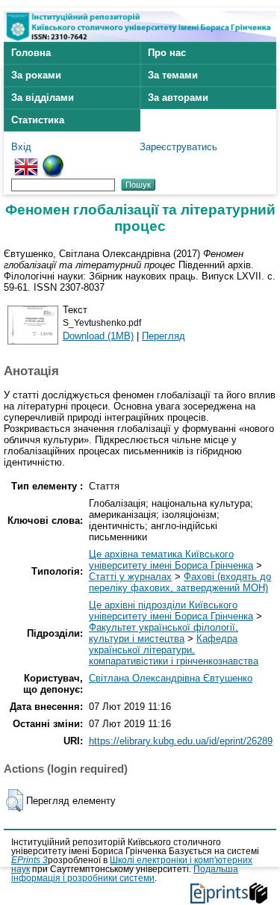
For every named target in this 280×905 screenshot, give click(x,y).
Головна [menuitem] (31, 52)
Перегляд (163, 336)
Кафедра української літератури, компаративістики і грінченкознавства (173, 650)
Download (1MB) (98, 336)
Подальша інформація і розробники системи (124, 874)
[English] (26, 160)
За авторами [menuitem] (178, 97)
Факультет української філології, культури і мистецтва (163, 633)
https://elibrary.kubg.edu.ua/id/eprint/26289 (181, 741)
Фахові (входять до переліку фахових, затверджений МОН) (180, 582)
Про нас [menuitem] (167, 52)
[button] (14, 800)
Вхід (21, 146)
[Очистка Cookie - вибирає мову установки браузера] (53, 160)
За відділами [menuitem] (42, 97)
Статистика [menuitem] (37, 120)
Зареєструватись (178, 146)
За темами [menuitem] (173, 75)
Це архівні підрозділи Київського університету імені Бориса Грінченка (171, 610)
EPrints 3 (29, 860)
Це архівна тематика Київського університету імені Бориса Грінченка (171, 560)
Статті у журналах (130, 576)
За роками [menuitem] (36, 75)
